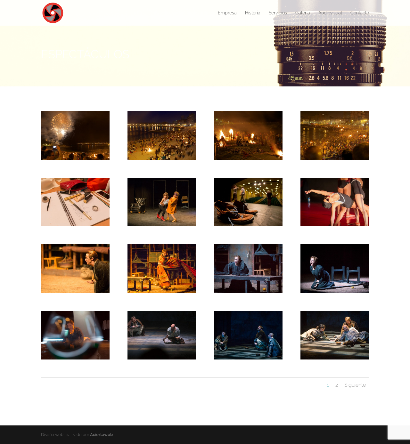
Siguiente (355, 385)
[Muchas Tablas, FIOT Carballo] (248, 226)
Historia (252, 13)
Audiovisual (330, 13)
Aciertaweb (101, 434)
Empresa (227, 13)
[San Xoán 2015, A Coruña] (75, 160)
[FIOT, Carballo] (75, 226)
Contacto (359, 13)
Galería (302, 13)
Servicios (278, 13)
